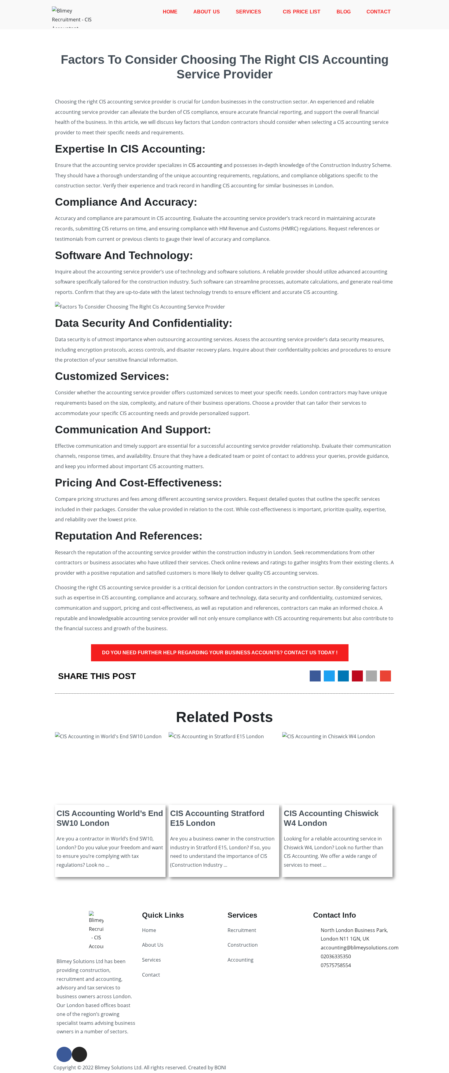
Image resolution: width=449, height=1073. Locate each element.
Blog (344, 11)
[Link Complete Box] (110, 806)
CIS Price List (301, 11)
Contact (379, 11)
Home (170, 11)
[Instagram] (79, 1054)
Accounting (241, 959)
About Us (206, 11)
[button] (315, 675)
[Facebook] (64, 1054)
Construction (243, 944)
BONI (220, 1067)
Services (248, 11)
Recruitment (242, 930)
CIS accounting (205, 165)
